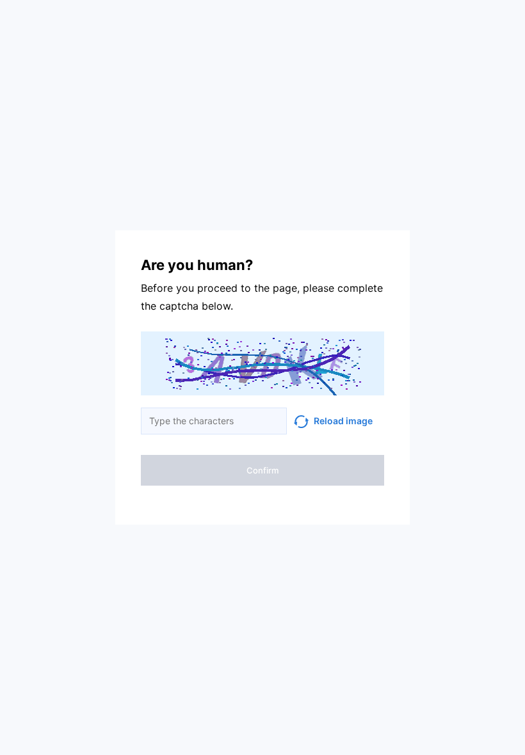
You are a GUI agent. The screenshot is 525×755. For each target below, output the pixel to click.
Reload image (343, 420)
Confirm (262, 470)
